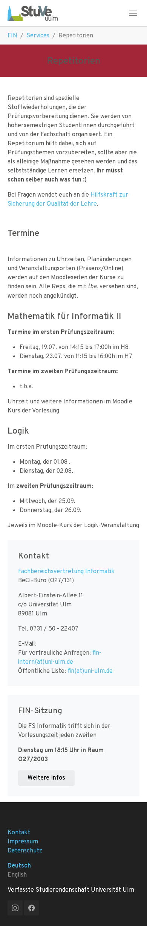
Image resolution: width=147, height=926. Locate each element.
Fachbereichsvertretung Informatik (66, 571)
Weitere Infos (46, 777)
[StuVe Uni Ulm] (33, 13)
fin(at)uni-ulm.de (90, 671)
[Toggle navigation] (133, 13)
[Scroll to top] (130, 909)
